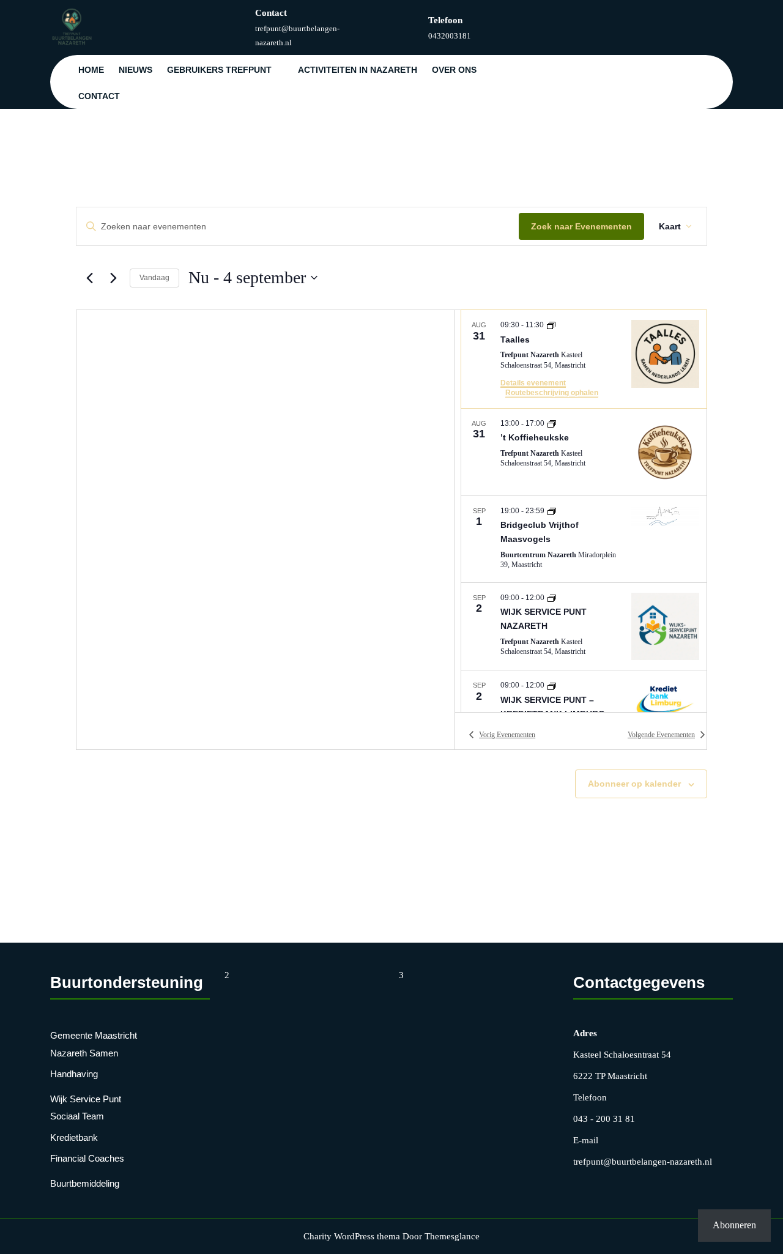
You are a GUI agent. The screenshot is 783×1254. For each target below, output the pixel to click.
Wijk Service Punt (85, 1099)
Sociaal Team (77, 1116)
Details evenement (533, 383)
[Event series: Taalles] (551, 325)
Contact (99, 96)
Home (91, 70)
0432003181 (449, 35)
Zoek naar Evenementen (581, 226)
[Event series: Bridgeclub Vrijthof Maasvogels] (551, 510)
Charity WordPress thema (351, 1236)
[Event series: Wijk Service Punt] (551, 597)
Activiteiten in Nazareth (357, 70)
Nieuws (135, 70)
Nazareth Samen (84, 1053)
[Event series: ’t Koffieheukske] (551, 423)
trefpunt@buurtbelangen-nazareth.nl (642, 1162)
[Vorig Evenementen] (89, 277)
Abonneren (734, 1225)
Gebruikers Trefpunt (219, 70)
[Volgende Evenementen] (113, 277)
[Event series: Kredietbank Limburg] (551, 685)
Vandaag (154, 277)
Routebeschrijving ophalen (551, 392)
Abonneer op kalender (634, 783)
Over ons (454, 70)
